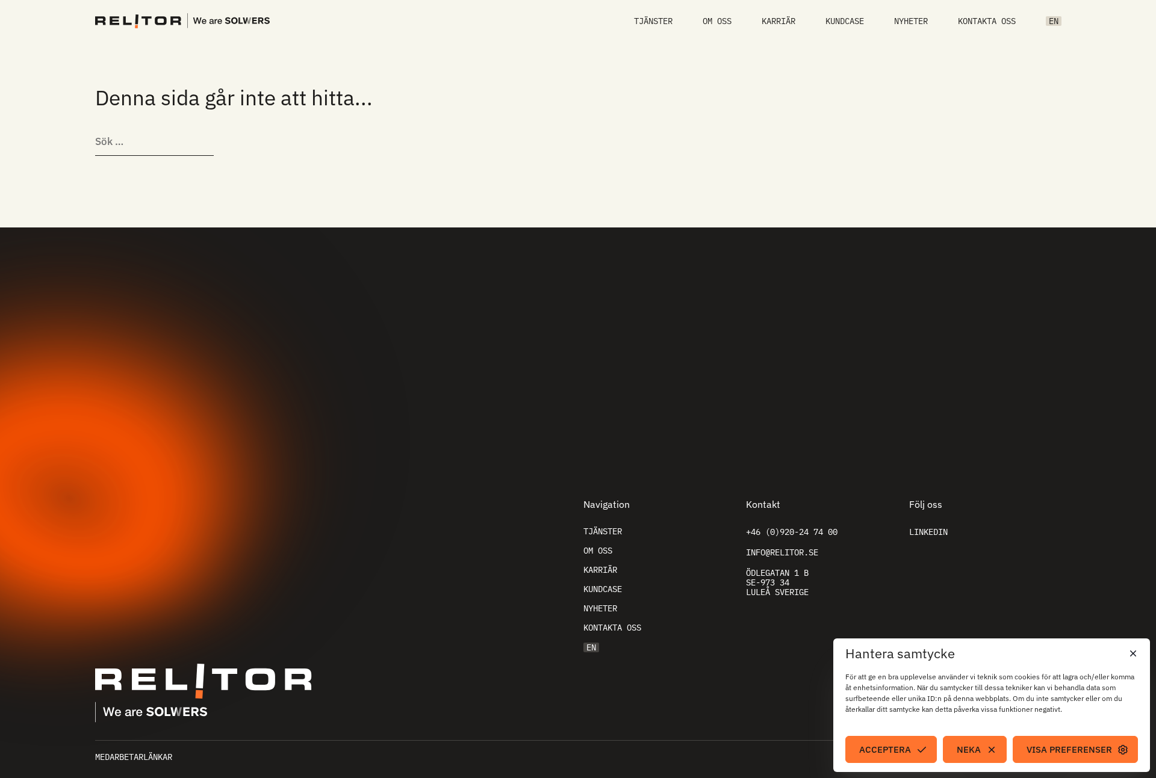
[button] (1132, 653)
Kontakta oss (987, 21)
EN (1053, 21)
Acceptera (885, 749)
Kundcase (844, 21)
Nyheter (911, 21)
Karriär (778, 21)
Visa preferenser (1069, 749)
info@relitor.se (782, 552)
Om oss (717, 21)
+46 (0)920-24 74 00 (791, 532)
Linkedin (928, 532)
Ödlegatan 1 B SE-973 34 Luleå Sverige (777, 582)
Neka (969, 749)
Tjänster (653, 21)
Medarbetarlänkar (133, 757)
